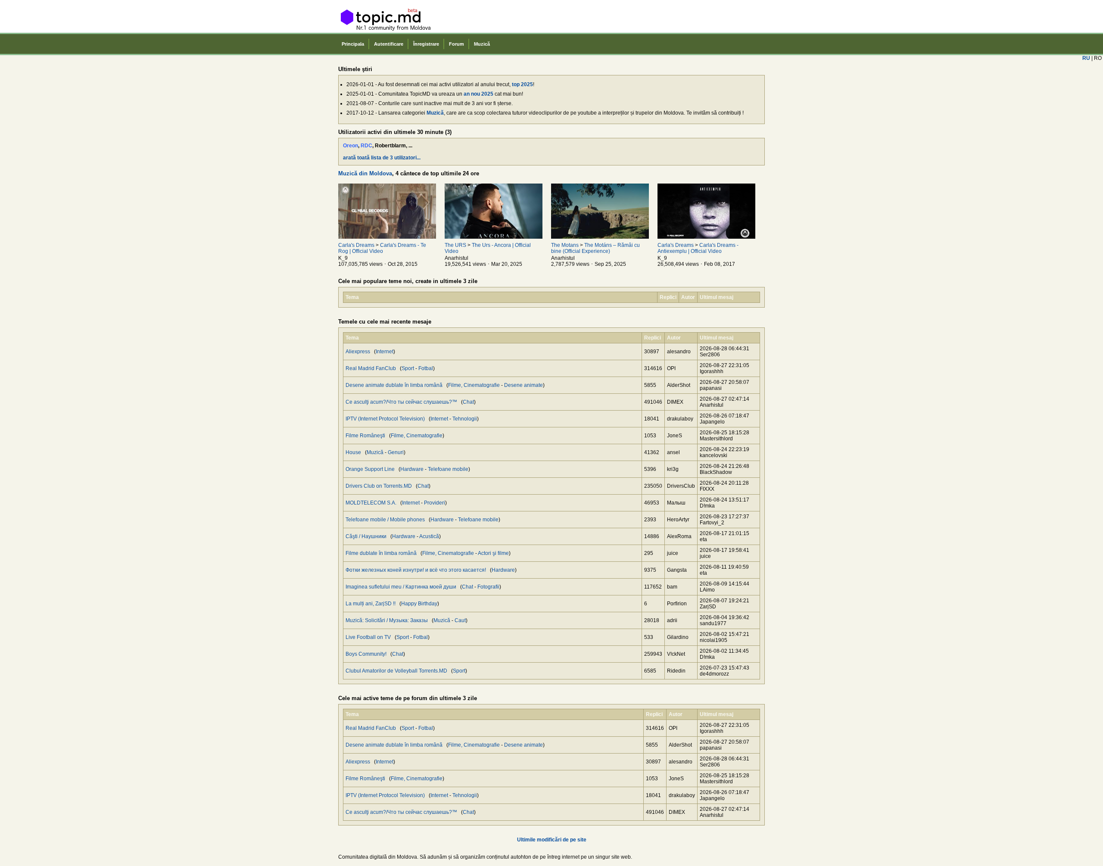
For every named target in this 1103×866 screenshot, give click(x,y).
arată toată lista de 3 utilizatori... (382, 158)
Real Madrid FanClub (371, 368)
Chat (468, 402)
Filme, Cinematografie (474, 385)
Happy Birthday (419, 604)
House (353, 452)
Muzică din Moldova (365, 173)
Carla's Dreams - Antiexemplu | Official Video (697, 248)
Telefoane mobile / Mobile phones (385, 520)
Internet (384, 352)
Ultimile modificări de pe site (551, 840)
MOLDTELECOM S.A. (371, 503)
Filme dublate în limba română (381, 553)
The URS (455, 245)
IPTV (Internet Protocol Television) (385, 419)
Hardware (412, 469)
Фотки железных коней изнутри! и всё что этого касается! (416, 570)
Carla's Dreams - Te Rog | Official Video (382, 248)
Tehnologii (464, 419)
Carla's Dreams (356, 245)
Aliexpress (358, 352)
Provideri (434, 503)
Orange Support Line (370, 469)
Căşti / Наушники (366, 536)
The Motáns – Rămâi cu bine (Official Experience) (595, 248)
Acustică (429, 536)
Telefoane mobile (448, 469)
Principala (353, 44)
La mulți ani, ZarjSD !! (371, 604)
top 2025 (522, 84)
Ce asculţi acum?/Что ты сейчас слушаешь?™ (401, 402)
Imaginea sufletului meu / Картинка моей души (401, 587)
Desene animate (523, 385)
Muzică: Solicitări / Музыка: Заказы (387, 620)
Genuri (396, 452)
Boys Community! (366, 654)
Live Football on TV (368, 637)
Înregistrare (426, 44)
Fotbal (425, 368)
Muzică (482, 44)
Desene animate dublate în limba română (394, 385)
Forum (456, 44)
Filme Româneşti (365, 436)
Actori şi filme (493, 553)
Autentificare (388, 44)
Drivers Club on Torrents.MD (379, 486)
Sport (408, 368)
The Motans (565, 245)
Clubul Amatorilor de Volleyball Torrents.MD (396, 671)
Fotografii (488, 587)
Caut (460, 620)
